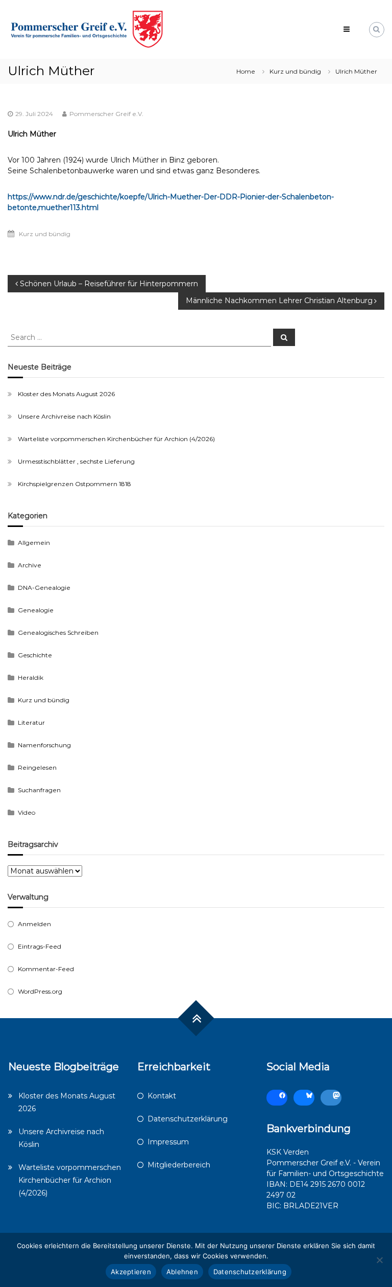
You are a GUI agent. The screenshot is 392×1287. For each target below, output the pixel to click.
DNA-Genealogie (44, 587)
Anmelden (34, 924)
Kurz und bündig (295, 71)
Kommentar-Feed (46, 969)
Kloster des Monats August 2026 (66, 394)
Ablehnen (182, 1272)
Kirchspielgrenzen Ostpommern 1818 (74, 484)
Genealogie (36, 610)
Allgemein (34, 542)
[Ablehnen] (379, 1260)
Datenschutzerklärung (188, 1118)
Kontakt (162, 1095)
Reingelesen (37, 767)
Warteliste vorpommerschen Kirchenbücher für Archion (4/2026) (116, 439)
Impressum (168, 1141)
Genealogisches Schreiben (58, 632)
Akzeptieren (131, 1272)
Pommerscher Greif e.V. (106, 114)
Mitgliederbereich (179, 1164)
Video (26, 812)
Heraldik (30, 677)
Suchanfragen (39, 790)
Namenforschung (44, 745)
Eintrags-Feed (39, 946)
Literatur (31, 722)
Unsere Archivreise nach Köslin (64, 416)
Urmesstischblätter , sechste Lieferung (76, 461)
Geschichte (35, 655)
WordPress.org (40, 991)
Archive (29, 565)
